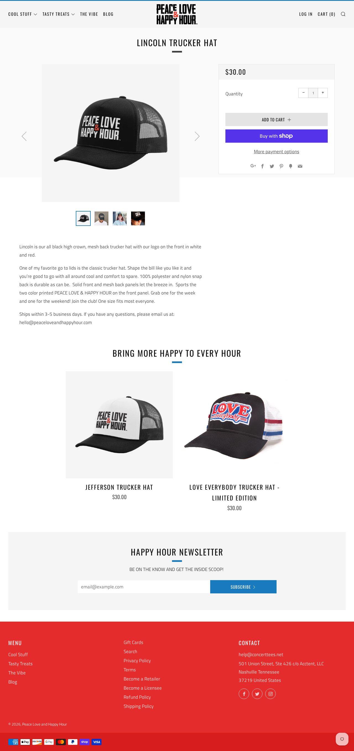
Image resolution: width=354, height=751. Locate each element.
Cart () (326, 14)
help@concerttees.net (261, 654)
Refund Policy (137, 697)
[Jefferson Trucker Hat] (119, 424)
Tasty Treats (56, 14)
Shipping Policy (138, 706)
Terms (130, 669)
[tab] (83, 218)
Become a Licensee (143, 688)
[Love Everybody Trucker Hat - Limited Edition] (234, 424)
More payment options (276, 151)
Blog (108, 14)
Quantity (234, 93)
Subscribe (241, 587)
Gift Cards (133, 642)
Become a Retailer (142, 678)
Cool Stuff (20, 14)
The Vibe (89, 14)
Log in (306, 14)
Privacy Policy (137, 660)
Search (130, 651)
